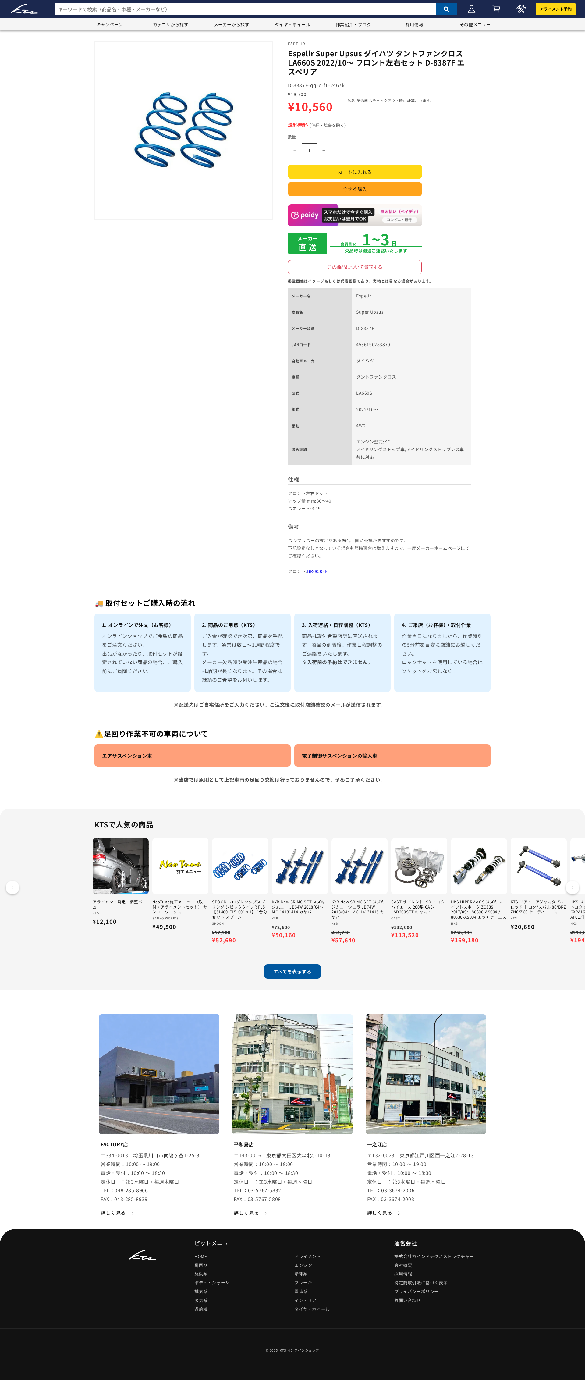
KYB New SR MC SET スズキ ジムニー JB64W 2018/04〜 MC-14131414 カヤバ (298, 907)
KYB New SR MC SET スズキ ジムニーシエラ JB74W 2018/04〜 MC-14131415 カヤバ (358, 909)
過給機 (201, 1309)
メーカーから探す (232, 24)
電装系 (301, 1291)
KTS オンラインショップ (299, 1350)
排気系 (201, 1291)
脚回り (201, 1265)
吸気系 (201, 1300)
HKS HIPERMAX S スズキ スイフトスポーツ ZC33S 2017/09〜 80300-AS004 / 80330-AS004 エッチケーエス (478, 909)
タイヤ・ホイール (292, 24)
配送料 (362, 100)
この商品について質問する (355, 266)
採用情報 (414, 24)
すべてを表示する (292, 971)
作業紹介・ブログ (353, 24)
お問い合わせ (407, 1300)
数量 (292, 137)
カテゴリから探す (171, 24)
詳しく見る (113, 1212)
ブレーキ (303, 1282)
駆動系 (201, 1274)
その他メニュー (475, 24)
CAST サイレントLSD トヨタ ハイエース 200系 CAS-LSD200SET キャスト (418, 907)
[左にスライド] (12, 887)
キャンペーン (110, 24)
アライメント (307, 1256)
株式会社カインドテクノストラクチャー (434, 1256)
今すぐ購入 (355, 189)
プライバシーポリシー (416, 1291)
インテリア (305, 1300)
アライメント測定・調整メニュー (120, 904)
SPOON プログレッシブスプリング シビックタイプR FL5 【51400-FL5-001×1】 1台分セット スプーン (240, 909)
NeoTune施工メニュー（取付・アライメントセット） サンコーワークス (179, 907)
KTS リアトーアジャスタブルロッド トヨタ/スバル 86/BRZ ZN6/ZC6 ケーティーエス (538, 907)
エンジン (303, 1265)
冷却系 (301, 1274)
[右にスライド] (572, 887)
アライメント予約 (556, 9)
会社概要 (403, 1265)
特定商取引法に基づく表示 (421, 1282)
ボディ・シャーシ (212, 1282)
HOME (200, 1256)
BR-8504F (317, 571)
